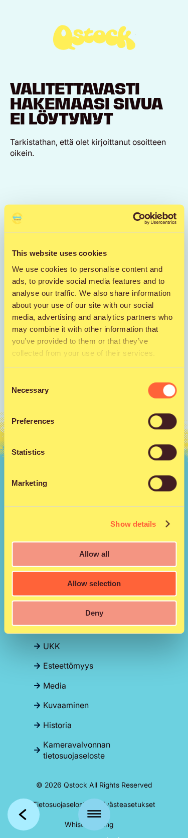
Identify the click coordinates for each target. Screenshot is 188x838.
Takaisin (24, 815)
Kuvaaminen (66, 705)
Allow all (94, 554)
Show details (133, 524)
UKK (51, 646)
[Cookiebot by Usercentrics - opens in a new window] (133, 218)
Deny (94, 613)
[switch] (162, 421)
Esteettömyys (68, 666)
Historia (57, 725)
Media (54, 686)
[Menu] (94, 815)
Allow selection (94, 583)
